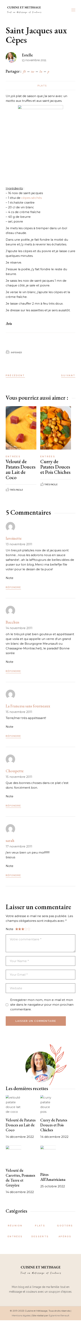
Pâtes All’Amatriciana (52, 1177)
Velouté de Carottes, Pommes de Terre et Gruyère (20, 1178)
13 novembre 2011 (19, 544)
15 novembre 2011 (19, 712)
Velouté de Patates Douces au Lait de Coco (20, 469)
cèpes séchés (31, 198)
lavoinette (14, 538)
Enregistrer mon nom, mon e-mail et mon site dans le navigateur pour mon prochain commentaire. (42, 1004)
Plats (42, 85)
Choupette (15, 770)
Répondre (13, 587)
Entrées (13, 456)
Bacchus (12, 622)
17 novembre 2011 (19, 846)
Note (9, 578)
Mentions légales (21, 1315)
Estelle (27, 55)
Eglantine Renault (59, 1315)
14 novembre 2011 (19, 628)
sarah (10, 840)
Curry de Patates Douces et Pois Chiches (55, 466)
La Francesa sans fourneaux (28, 706)
